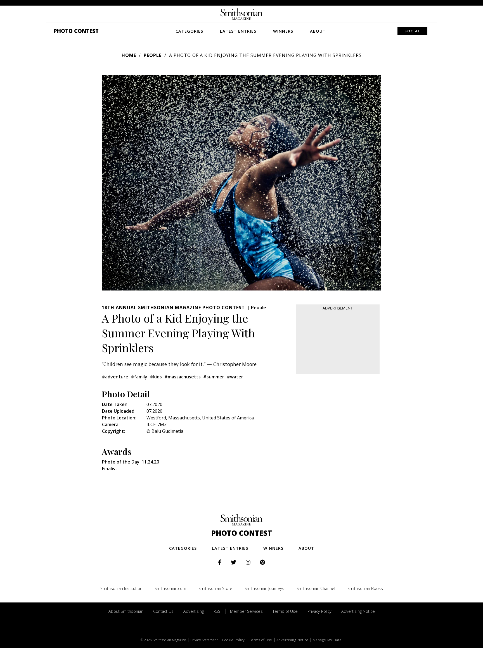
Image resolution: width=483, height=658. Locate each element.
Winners (283, 31)
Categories (189, 31)
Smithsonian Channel (316, 588)
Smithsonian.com (170, 588)
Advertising (193, 611)
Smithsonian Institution (121, 588)
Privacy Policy (319, 611)
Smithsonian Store (215, 588)
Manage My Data (327, 640)
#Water (235, 377)
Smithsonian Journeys (264, 588)
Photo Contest (76, 31)
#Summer (213, 377)
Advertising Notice (358, 611)
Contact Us (163, 611)
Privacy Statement (204, 640)
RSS (217, 611)
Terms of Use (285, 611)
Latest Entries (238, 31)
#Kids (156, 377)
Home (129, 55)
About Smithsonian (125, 611)
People (153, 55)
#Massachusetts (182, 377)
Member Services (246, 611)
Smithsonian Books (365, 588)
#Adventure (115, 377)
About (318, 31)
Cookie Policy (233, 640)
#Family (139, 377)
